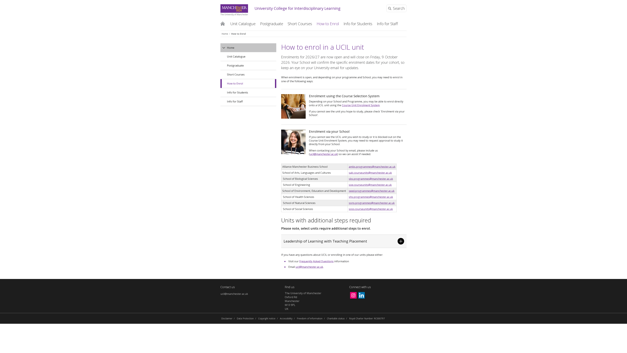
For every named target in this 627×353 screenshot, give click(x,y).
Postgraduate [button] (271, 23)
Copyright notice (266, 318)
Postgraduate (235, 65)
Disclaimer (226, 318)
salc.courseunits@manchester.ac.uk (370, 173)
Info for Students (237, 92)
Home (222, 23)
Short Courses (236, 74)
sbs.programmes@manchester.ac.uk (371, 179)
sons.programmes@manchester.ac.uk (372, 203)
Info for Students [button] (358, 23)
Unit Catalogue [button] (243, 23)
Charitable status (336, 318)
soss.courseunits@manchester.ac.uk (371, 209)
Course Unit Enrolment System (361, 105)
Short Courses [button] (300, 23)
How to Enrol (238, 33)
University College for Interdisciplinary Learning (297, 8)
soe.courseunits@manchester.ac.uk (370, 185)
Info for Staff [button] (387, 23)
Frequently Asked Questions (316, 261)
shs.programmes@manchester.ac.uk (371, 197)
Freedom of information (309, 318)
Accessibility (286, 318)
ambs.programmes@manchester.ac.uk (372, 166)
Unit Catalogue (236, 56)
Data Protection (245, 318)
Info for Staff (235, 101)
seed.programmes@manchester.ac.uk (371, 191)
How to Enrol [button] (328, 23)
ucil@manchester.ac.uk (323, 154)
